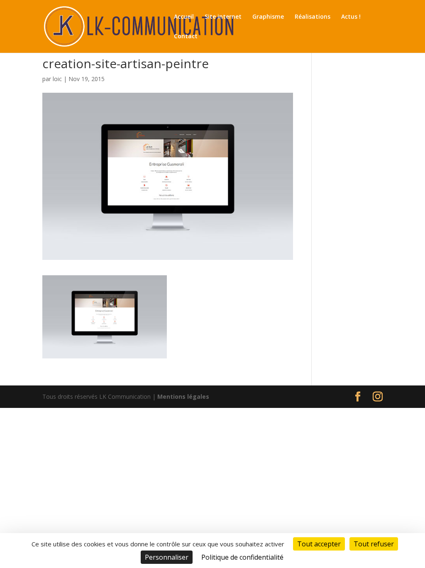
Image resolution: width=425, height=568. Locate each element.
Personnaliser (166, 557)
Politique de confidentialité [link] (242, 557)
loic (57, 79)
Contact (186, 36)
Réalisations (312, 17)
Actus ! (351, 17)
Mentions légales (183, 396)
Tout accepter (319, 543)
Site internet (223, 17)
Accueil (184, 17)
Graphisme (268, 17)
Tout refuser (374, 543)
